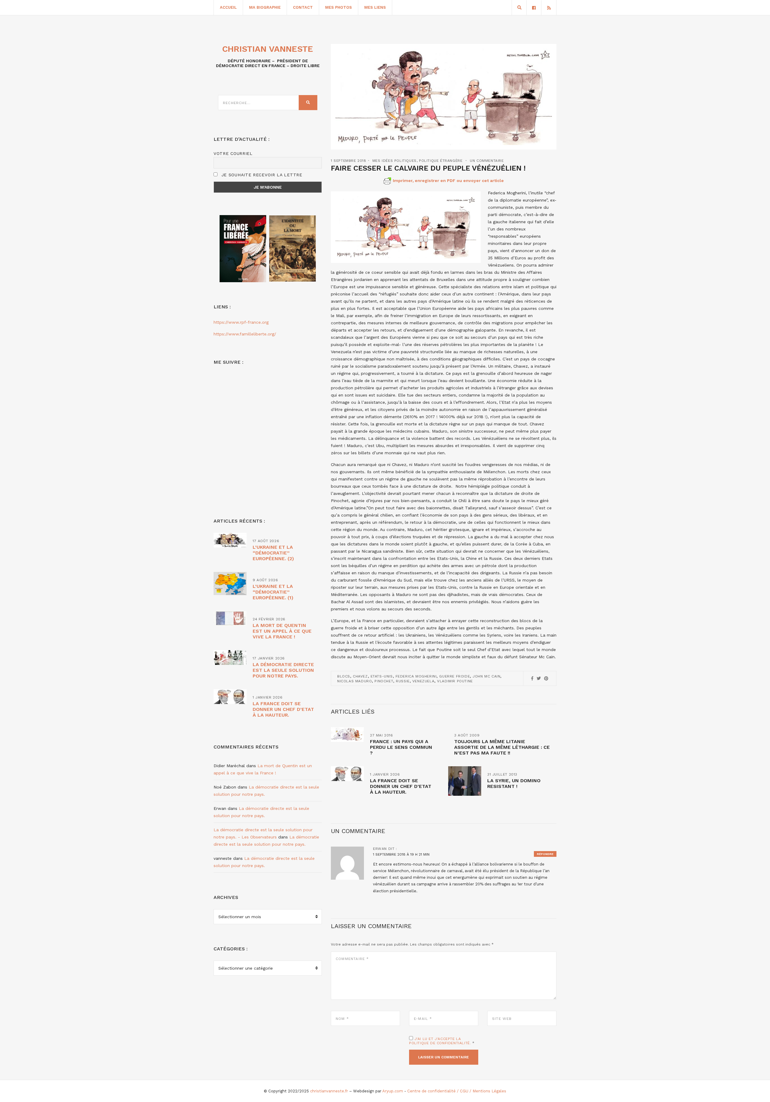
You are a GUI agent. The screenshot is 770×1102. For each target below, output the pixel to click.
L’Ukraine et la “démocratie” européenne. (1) (273, 591)
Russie (403, 681)
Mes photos (338, 7)
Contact (303, 7)
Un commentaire (487, 161)
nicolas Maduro (354, 681)
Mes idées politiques (394, 161)
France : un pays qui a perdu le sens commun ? (401, 747)
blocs (343, 676)
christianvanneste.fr (329, 1091)
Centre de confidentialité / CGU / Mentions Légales (456, 1091)
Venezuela (423, 681)
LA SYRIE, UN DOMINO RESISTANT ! (514, 783)
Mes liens (375, 7)
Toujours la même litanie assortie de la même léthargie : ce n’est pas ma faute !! (502, 747)
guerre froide (454, 676)
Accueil (228, 7)
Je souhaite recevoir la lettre (261, 174)
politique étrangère (440, 161)
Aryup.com (392, 1091)
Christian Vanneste (267, 49)
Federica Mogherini (416, 676)
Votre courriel (233, 153)
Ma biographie (265, 7)
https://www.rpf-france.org (241, 322)
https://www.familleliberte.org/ (245, 334)
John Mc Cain (486, 676)
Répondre (545, 854)
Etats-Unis (382, 676)
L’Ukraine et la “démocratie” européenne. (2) (273, 552)
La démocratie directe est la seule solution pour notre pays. (283, 670)
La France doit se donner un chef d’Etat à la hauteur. (400, 786)
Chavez (360, 676)
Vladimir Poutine (455, 681)
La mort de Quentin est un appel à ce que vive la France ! (282, 631)
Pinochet (383, 681)
